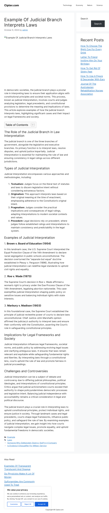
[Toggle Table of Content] (31, 125)
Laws (9, 440)
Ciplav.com (11, 5)
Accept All (41, 504)
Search (84, 18)
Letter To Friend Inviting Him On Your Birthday (91, 60)
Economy (79, 5)
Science (100, 5)
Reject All (28, 504)
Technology (67, 5)
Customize (14, 504)
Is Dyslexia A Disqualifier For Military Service (27, 446)
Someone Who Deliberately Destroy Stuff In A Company (32, 443)
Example (11, 437)
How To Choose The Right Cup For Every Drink (91, 49)
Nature (89, 5)
